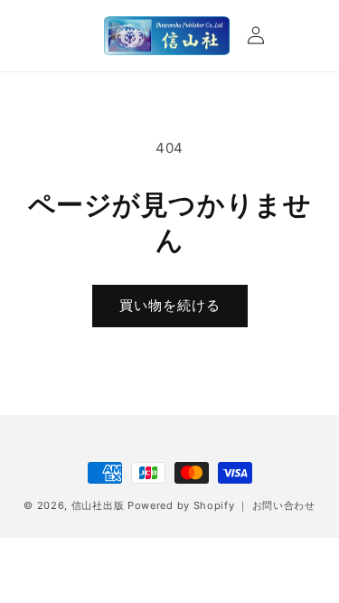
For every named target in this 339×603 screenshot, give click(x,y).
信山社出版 (98, 505)
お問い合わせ (283, 505)
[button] (47, 35)
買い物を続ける (170, 305)
